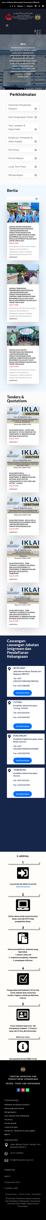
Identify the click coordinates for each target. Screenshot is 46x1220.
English (30, 6)
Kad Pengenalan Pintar (20, 117)
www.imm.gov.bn (23, 887)
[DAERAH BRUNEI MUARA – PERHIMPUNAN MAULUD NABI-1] (23, 1053)
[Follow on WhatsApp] (27, 1090)
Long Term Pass (17, 166)
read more (13, 257)
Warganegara (15, 175)
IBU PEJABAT (19, 668)
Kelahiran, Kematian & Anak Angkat (20, 139)
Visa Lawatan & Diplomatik (16, 127)
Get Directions (22, 693)
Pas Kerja (13, 150)
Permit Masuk (16, 158)
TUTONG (17, 702)
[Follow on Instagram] (23, 1090)
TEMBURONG (19, 770)
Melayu (20, 6)
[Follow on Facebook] (18, 1090)
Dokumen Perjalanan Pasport (19, 107)
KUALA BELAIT (20, 735)
